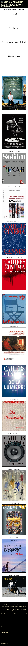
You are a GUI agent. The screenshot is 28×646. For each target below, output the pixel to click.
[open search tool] (23, 3)
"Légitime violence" (14, 56)
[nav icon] (26, 4)
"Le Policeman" (14, 28)
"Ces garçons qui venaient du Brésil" (14, 42)
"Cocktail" (14, 14)
